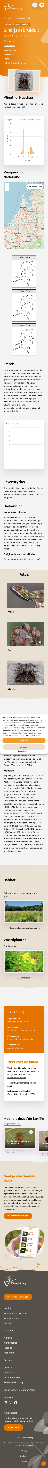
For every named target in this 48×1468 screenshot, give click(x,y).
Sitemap (24, 1461)
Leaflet (28, 182)
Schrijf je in (13, 1427)
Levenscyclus (10, 50)
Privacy (24, 1451)
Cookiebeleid (23, 751)
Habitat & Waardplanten (15, 63)
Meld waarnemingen (17, 1297)
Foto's (6, 59)
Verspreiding (9, 45)
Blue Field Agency (26, 1446)
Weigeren (24, 747)
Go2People (30, 1443)
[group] (20, 1147)
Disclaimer (24, 1456)
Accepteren (24, 740)
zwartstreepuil (16, 559)
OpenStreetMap (35, 182)
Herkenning (9, 54)
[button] (7, 185)
